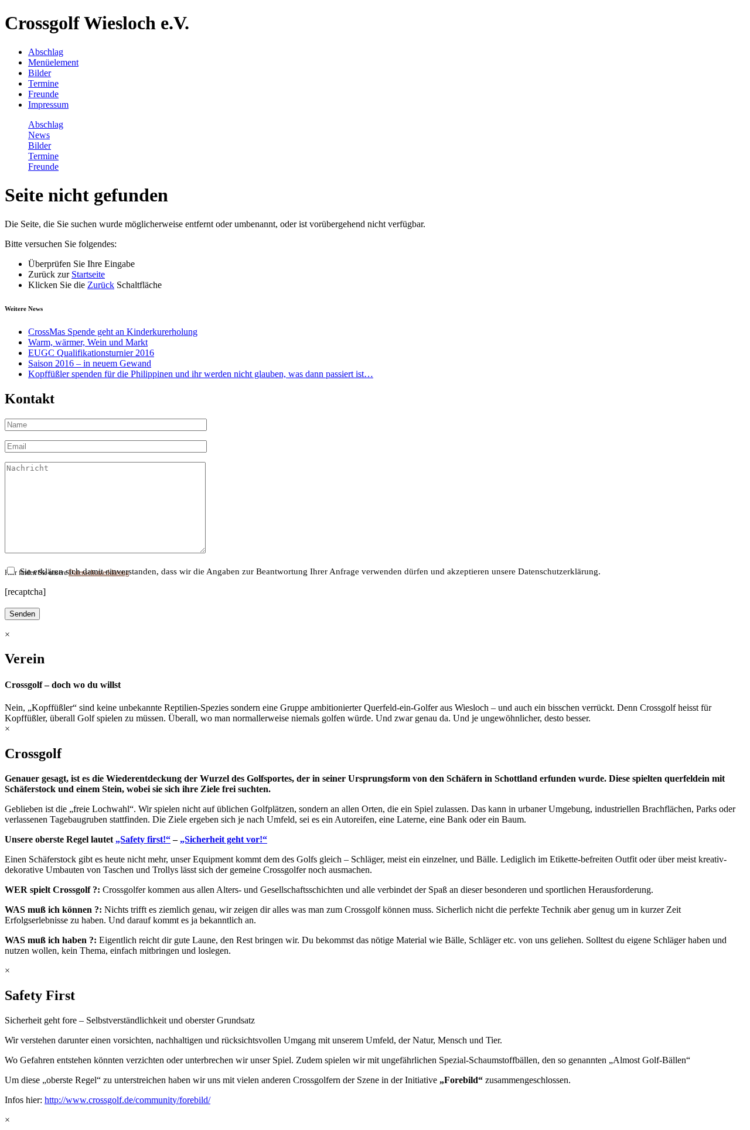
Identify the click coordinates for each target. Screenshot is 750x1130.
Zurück (100, 285)
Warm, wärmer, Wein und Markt (88, 342)
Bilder (39, 73)
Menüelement (53, 62)
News (39, 135)
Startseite (88, 274)
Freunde (43, 94)
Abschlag (45, 52)
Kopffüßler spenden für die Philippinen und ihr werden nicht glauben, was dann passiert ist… (200, 374)
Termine (43, 83)
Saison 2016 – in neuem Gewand (89, 363)
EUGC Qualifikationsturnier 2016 (91, 353)
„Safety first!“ (143, 839)
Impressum (48, 104)
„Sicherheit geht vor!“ (223, 839)
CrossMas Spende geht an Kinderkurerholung (112, 332)
